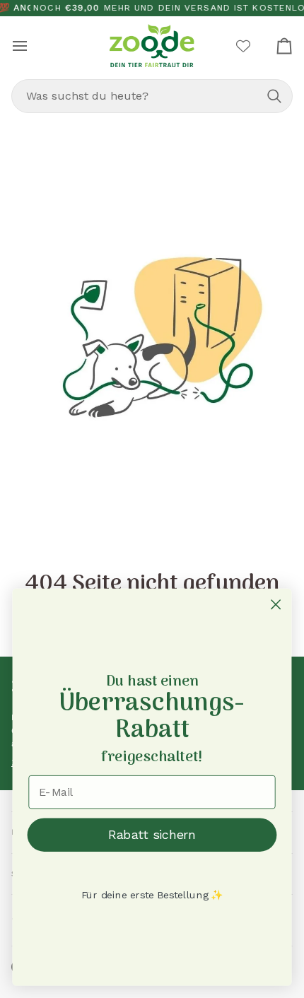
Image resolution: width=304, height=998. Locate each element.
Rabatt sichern (152, 834)
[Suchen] (274, 96)
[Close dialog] (276, 605)
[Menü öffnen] (32, 45)
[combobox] (152, 96)
